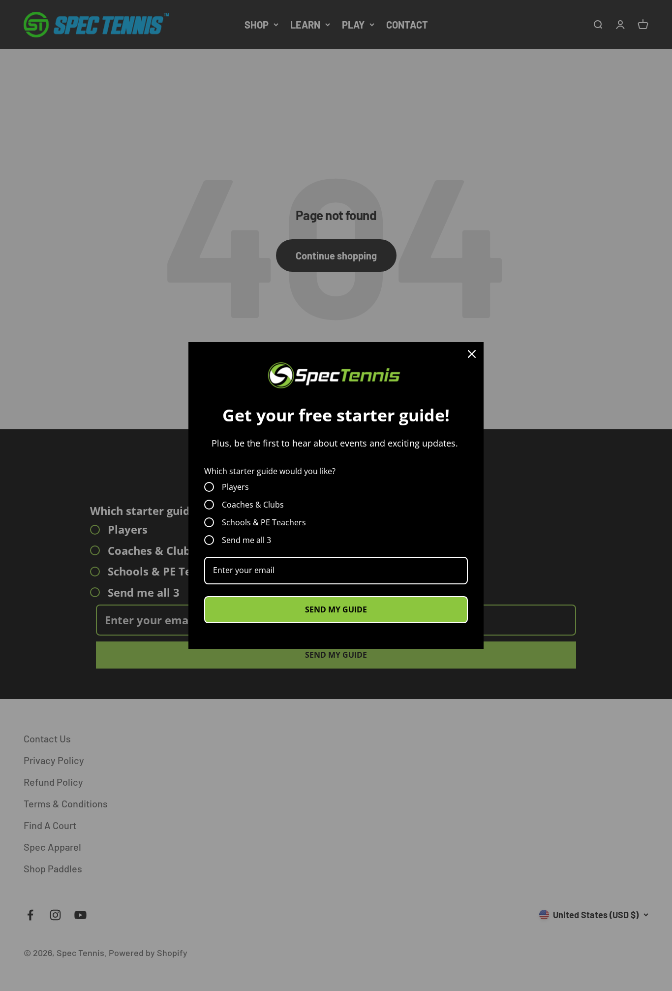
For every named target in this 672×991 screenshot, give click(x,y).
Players (235, 487)
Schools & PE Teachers (264, 522)
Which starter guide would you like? (270, 471)
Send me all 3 (246, 540)
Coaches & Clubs (253, 505)
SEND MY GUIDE (336, 609)
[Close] (472, 354)
